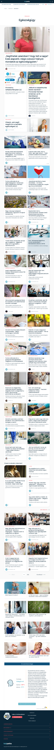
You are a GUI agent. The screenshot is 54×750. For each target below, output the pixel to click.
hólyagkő (7, 149)
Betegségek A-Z (7, 727)
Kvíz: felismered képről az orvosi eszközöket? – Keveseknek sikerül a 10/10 (37, 242)
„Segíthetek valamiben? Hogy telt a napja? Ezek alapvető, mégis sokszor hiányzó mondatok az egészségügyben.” (26, 59)
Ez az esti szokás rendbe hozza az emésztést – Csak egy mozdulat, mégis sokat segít (15, 482)
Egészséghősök (8, 53)
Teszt (30, 149)
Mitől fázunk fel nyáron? (11, 595)
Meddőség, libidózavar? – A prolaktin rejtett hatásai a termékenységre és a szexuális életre (15, 616)
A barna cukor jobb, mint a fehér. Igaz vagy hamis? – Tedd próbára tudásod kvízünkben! (38, 153)
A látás (30, 466)
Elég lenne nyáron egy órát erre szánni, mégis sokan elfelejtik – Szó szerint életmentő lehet (38, 420)
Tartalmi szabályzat (32, 720)
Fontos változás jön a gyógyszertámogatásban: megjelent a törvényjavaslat (14, 359)
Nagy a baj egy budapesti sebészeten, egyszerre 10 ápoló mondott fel (15, 212)
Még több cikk (43, 509)
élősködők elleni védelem (19, 4)
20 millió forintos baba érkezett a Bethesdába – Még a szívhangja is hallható (15, 331)
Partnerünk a (39, 708)
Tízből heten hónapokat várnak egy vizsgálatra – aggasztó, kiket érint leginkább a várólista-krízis (15, 243)
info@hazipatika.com (23, 746)
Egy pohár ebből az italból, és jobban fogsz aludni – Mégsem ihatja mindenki (38, 498)
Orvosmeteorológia (6, 4)
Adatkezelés (32, 718)
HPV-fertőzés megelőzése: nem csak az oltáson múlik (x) (39, 656)
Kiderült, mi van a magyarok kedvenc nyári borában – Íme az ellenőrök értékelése (38, 331)
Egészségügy (8, 119)
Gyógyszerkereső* (8, 731)
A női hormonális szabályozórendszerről (11, 656)
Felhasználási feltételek (32, 715)
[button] (27, 724)
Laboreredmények (8, 724)
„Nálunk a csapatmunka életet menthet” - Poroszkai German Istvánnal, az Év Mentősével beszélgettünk (38, 92)
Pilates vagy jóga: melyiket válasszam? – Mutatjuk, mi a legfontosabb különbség (37, 484)
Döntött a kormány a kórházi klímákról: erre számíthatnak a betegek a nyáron (14, 420)
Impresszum (32, 712)
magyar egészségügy (33, 355)
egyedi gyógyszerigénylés (34, 526)
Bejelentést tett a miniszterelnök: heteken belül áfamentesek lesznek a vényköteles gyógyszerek (38, 213)
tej (29, 494)
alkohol (30, 327)
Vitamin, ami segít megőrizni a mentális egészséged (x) (13, 124)
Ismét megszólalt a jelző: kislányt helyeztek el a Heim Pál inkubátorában (15, 272)
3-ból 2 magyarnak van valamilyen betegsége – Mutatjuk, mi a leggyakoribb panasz (13, 560)
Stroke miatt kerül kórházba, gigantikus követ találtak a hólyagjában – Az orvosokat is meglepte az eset (14, 154)
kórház (30, 268)
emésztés (7, 478)
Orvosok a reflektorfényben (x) (13, 88)
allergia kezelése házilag (33, 4)
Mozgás (30, 480)
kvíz (29, 238)
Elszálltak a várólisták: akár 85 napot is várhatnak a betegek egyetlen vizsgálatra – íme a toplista (38, 302)
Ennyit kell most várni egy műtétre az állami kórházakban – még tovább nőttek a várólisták (15, 449)
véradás (30, 416)
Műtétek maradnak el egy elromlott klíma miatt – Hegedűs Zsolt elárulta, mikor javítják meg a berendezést (38, 360)
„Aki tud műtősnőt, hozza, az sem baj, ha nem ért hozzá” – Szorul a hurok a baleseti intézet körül (37, 449)
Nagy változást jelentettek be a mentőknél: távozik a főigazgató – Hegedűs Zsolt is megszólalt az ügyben (15, 531)
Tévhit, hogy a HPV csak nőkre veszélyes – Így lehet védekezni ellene (37, 636)
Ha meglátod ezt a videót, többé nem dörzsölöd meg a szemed (37, 470)
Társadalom (10, 8)
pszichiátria (8, 385)
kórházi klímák (8, 416)
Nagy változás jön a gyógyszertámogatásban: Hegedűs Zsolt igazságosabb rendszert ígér (37, 531)
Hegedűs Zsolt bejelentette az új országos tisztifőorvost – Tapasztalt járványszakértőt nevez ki (38, 560)
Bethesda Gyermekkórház (10, 327)
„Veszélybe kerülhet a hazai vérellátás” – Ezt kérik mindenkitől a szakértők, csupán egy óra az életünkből (39, 183)
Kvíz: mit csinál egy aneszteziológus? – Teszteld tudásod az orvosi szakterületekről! (37, 390)
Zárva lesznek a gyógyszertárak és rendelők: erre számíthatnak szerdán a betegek (15, 301)
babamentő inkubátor (10, 268)
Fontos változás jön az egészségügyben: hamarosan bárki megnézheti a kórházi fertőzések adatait (14, 183)
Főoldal (5, 8)
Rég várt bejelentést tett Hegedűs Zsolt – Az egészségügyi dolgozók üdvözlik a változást (38, 273)
